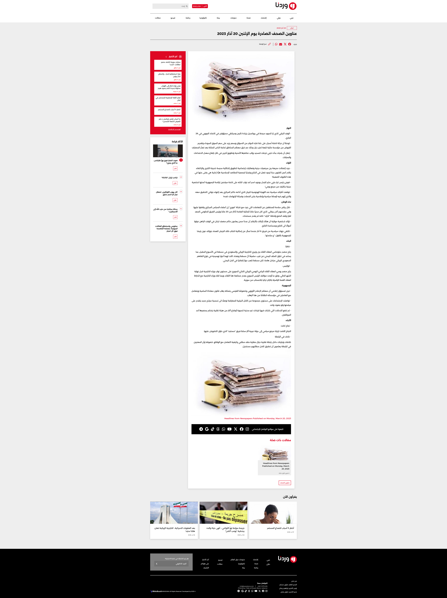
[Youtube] (229, 429)
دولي (279, 18)
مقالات (158, 18)
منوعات (233, 18)
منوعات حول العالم (238, 560)
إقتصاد (264, 18)
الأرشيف (206, 568)
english (197, 6)
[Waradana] (286, 6)
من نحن (294, 581)
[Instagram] (247, 429)
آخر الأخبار (205, 560)
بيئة (218, 18)
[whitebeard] (155, 591)
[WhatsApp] (223, 429)
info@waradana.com (247, 586)
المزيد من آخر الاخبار (174, 129)
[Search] (187, 6)
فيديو (173, 18)
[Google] (207, 429)
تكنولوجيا (203, 18)
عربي (205, 6)
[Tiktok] (212, 429)
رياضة (188, 18)
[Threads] (218, 429)
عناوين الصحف (285, 483)
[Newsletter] (156, 564)
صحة (249, 18)
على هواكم (205, 564)
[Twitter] (285, 44)
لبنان (291, 28)
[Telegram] (201, 429)
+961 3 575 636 (262, 586)
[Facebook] (289, 44)
